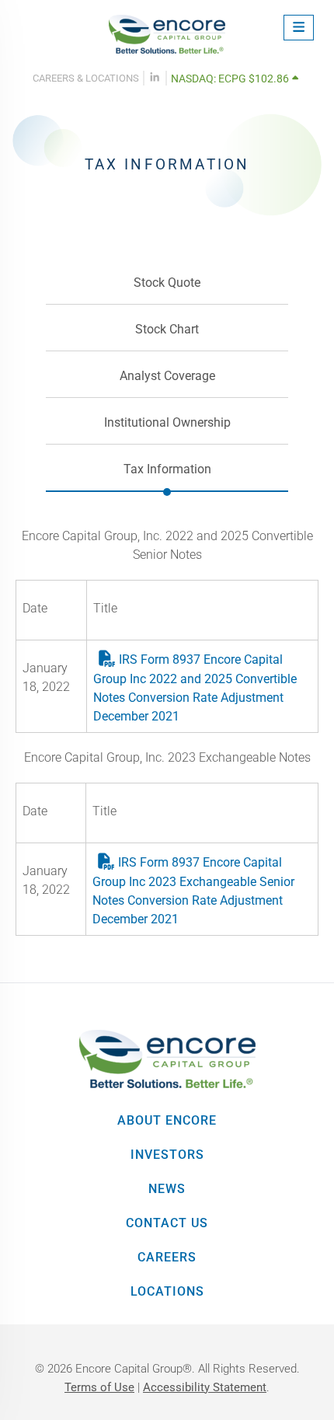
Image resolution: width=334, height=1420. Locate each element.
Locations (167, 1291)
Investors (167, 1154)
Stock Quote (167, 282)
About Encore (167, 1120)
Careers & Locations (86, 78)
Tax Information (167, 469)
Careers (167, 1257)
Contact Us (167, 1223)
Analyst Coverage (167, 375)
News (167, 1188)
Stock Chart (167, 329)
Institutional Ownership (167, 422)
